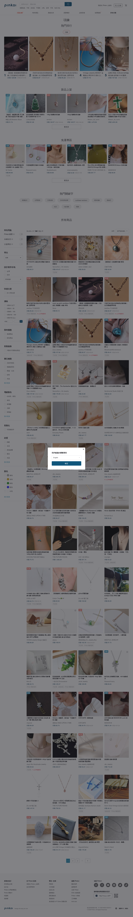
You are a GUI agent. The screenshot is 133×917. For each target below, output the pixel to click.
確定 (66, 463)
